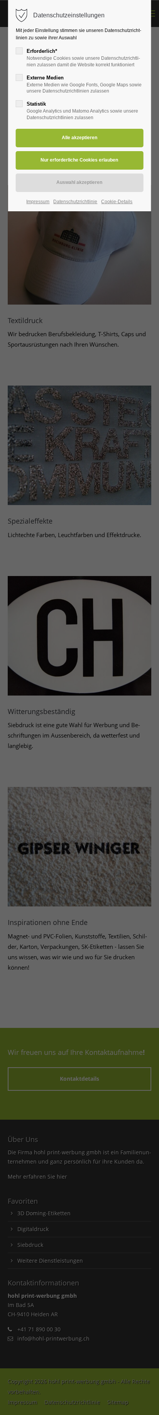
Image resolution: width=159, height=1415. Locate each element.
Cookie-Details (116, 201)
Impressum (37, 201)
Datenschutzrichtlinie (75, 201)
